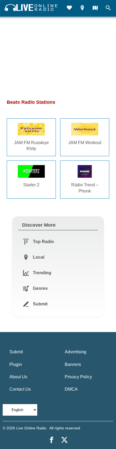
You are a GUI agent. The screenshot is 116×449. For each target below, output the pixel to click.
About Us (18, 377)
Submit (16, 352)
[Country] (95, 8)
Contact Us (20, 389)
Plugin (15, 364)
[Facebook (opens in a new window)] (51, 439)
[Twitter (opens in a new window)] (64, 439)
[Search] (108, 8)
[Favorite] (69, 8)
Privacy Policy (78, 377)
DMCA (71, 389)
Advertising (75, 352)
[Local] (82, 8)
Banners (73, 364)
